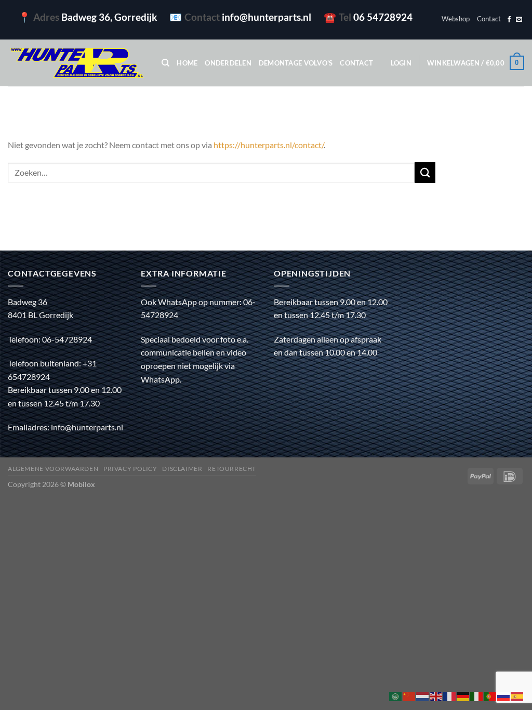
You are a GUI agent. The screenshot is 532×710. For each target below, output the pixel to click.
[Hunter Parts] (77, 63)
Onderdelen (228, 63)
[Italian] (477, 695)
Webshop (456, 19)
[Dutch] (423, 695)
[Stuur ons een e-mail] (519, 19)
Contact (489, 19)
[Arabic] (396, 695)
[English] (436, 695)
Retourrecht (231, 468)
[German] (463, 695)
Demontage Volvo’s (295, 63)
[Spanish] (517, 695)
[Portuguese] (490, 695)
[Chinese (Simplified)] (409, 695)
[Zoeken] (165, 63)
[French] (450, 695)
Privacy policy (130, 468)
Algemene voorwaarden (53, 468)
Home (187, 63)
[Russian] (504, 695)
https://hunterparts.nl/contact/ (269, 145)
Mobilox (81, 484)
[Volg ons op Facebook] (509, 19)
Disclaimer (182, 468)
